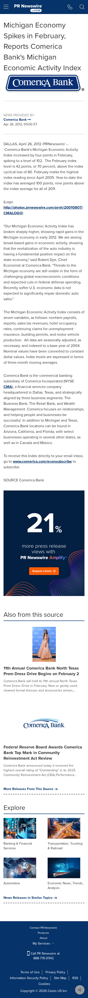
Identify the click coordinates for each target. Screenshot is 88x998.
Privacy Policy (55, 972)
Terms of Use (30, 972)
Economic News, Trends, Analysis (65, 885)
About (43, 938)
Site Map (60, 978)
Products (43, 933)
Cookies (44, 983)
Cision (52, 990)
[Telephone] (70, 7)
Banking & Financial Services (18, 846)
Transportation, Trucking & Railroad (65, 846)
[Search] (82, 7)
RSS (75, 978)
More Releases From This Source (28, 789)
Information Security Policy (29, 978)
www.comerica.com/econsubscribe (42, 461)
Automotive (12, 883)
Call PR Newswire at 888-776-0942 (45, 956)
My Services (42, 943)
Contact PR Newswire (43, 928)
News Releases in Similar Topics (28, 898)
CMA (8, 386)
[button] (44, 83)
